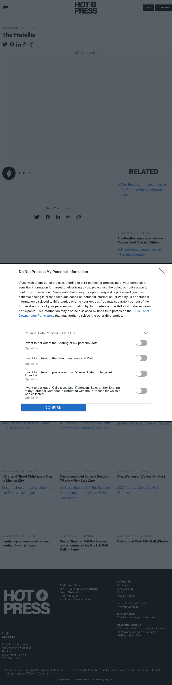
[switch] (141, 343)
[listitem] (86, 333)
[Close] (163, 272)
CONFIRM (53, 407)
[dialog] (86, 342)
